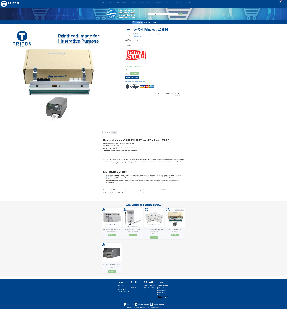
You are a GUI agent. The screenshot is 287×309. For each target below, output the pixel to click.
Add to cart (134, 73)
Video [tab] (114, 132)
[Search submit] (180, 14)
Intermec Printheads (137, 36)
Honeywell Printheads (138, 34)
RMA (158, 294)
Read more (112, 235)
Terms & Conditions (162, 285)
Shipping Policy (161, 290)
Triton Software (122, 289)
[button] (109, 2)
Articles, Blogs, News (123, 291)
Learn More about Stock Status (133, 66)
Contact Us (121, 287)
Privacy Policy (161, 292)
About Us (120, 285)
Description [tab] (107, 132)
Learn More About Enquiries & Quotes (135, 81)
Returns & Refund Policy (162, 288)
